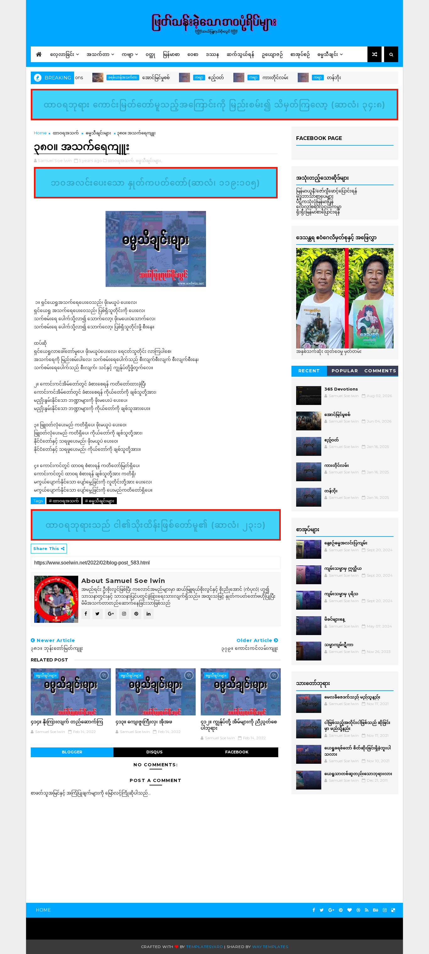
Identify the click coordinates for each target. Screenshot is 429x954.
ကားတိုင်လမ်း (257, 77)
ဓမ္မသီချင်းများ (98, 132)
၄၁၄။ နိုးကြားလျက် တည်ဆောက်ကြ (67, 722)
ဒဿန (212, 54)
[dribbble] (358, 910)
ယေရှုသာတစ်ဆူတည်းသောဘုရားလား (358, 773)
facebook (236, 752)
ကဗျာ (127, 54)
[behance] (376, 910)
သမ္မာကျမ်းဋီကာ (338, 644)
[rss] (366, 910)
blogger (72, 752)
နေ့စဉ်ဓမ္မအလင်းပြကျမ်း (345, 542)
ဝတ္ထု (150, 54)
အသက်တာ (98, 54)
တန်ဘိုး (316, 77)
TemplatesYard (204, 946)
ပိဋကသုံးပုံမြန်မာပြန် (315, 201)
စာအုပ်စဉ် (300, 54)
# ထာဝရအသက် (64, 500)
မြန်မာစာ (171, 54)
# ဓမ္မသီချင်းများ (99, 500)
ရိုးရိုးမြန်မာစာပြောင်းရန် (318, 212)
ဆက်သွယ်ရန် (240, 54)
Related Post (49, 660)
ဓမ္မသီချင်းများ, (149, 160)
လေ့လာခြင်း (62, 54)
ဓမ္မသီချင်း (328, 54)
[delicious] (393, 910)
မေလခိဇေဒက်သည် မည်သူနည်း (352, 696)
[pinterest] (340, 910)
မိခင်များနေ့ (334, 619)
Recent (309, 371)
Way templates (270, 946)
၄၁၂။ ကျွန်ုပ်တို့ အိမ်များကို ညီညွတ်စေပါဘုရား (239, 725)
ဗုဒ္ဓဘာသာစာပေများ (315, 196)
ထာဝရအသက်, (121, 160)
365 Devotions (373, 77)
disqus (154, 752)
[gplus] (331, 910)
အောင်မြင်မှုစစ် (137, 77)
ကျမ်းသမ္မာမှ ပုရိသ (341, 593)
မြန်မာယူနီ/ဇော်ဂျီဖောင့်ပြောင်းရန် (326, 191)
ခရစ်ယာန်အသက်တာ (104, 77)
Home (40, 132)
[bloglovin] (349, 910)
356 (350, 77)
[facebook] (314, 910)
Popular (345, 371)
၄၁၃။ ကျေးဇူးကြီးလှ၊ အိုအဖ (144, 722)
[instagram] (384, 910)
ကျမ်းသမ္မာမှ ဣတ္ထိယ (343, 568)
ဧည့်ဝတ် (198, 77)
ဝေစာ (192, 54)
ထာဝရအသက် (66, 132)
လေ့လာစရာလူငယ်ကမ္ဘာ (318, 206)
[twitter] (321, 910)
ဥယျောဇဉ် (272, 54)
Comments (380, 371)
